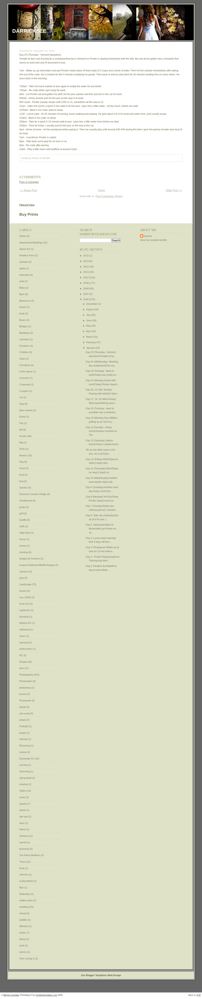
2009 (86, 283)
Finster (23, 436)
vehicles (24, 874)
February (91, 342)
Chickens (24, 346)
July (88, 315)
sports (22, 810)
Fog (21, 461)
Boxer (22, 320)
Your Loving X (27, 958)
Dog (21, 404)
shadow (23, 784)
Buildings (24, 333)
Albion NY (25, 249)
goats (22, 507)
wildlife (23, 920)
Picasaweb (25, 700)
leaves (23, 591)
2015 (86, 255)
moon (22, 636)
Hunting (23, 552)
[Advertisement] (152, 305)
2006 (86, 299)
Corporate (25, 384)
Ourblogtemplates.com (46, 995)
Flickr (22, 449)
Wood (22, 939)
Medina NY (25, 623)
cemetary (24, 339)
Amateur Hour (27, 255)
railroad (23, 739)
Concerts (24, 378)
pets (21, 668)
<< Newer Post (28, 190)
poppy (23, 719)
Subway (24, 836)
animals (23, 262)
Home (101, 190)
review (23, 752)
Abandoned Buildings (31, 242)
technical (24, 849)
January (90, 348)
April (89, 331)
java (21, 578)
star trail (23, 816)
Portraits (24, 726)
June (89, 320)
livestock (24, 616)
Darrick (148, 236)
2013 (86, 261)
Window (24, 926)
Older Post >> (174, 190)
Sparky (23, 803)
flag (21, 442)
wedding (24, 907)
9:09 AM (46, 158)
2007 (86, 294)
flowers (23, 455)
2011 (86, 272)
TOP (198, 995)
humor (23, 545)
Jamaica (24, 571)
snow (22, 797)
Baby (22, 287)
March (90, 336)
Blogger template (11, 995)
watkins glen (26, 900)
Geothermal (26, 500)
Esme (22, 416)
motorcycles (26, 649)
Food (22, 468)
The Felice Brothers (30, 855)
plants (22, 707)
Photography (26, 674)
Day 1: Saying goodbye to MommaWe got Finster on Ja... (101, 528)
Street (22, 829)
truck (22, 868)
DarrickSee (29, 31)
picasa (23, 694)
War (21, 887)
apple (22, 268)
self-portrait (25, 778)
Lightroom (25, 610)
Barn (22, 294)
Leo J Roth (25, 597)
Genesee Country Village (33, 494)
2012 (86, 266)
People (23, 662)
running (23, 765)
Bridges (23, 326)
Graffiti (23, 520)
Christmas (25, 365)
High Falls (25, 532)
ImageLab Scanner (29, 558)
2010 (86, 277)
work (22, 945)
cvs (21, 397)
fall (21, 429)
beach (23, 307)
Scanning (24, 771)
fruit (21, 481)
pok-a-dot (24, 713)
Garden (23, 487)
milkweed (24, 629)
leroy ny (23, 603)
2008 (86, 288)
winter (22, 932)
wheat (22, 913)
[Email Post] (50, 158)
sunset (23, 842)
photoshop (25, 687)
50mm (23, 236)
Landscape (25, 584)
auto (22, 281)
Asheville (24, 275)
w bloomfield (26, 881)
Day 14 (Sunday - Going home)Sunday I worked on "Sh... (101, 431)
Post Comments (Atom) (109, 196)
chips (22, 358)
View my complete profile (153, 240)
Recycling (25, 745)
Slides (23, 790)
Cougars (24, 391)
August (90, 309)
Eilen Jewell (26, 410)
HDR (22, 526)
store (22, 823)
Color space (26, 371)
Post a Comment (29, 182)
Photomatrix (26, 681)
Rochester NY (27, 758)
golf (21, 513)
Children (24, 352)
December (92, 304)
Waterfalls (25, 894)
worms (23, 952)
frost (21, 474)
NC (21, 655)
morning (24, 642)
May (88, 325)
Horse (22, 539)
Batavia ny (25, 300)
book (22, 313)
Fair (21, 423)
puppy (23, 733)
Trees (22, 861)
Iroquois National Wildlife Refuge (37, 565)
